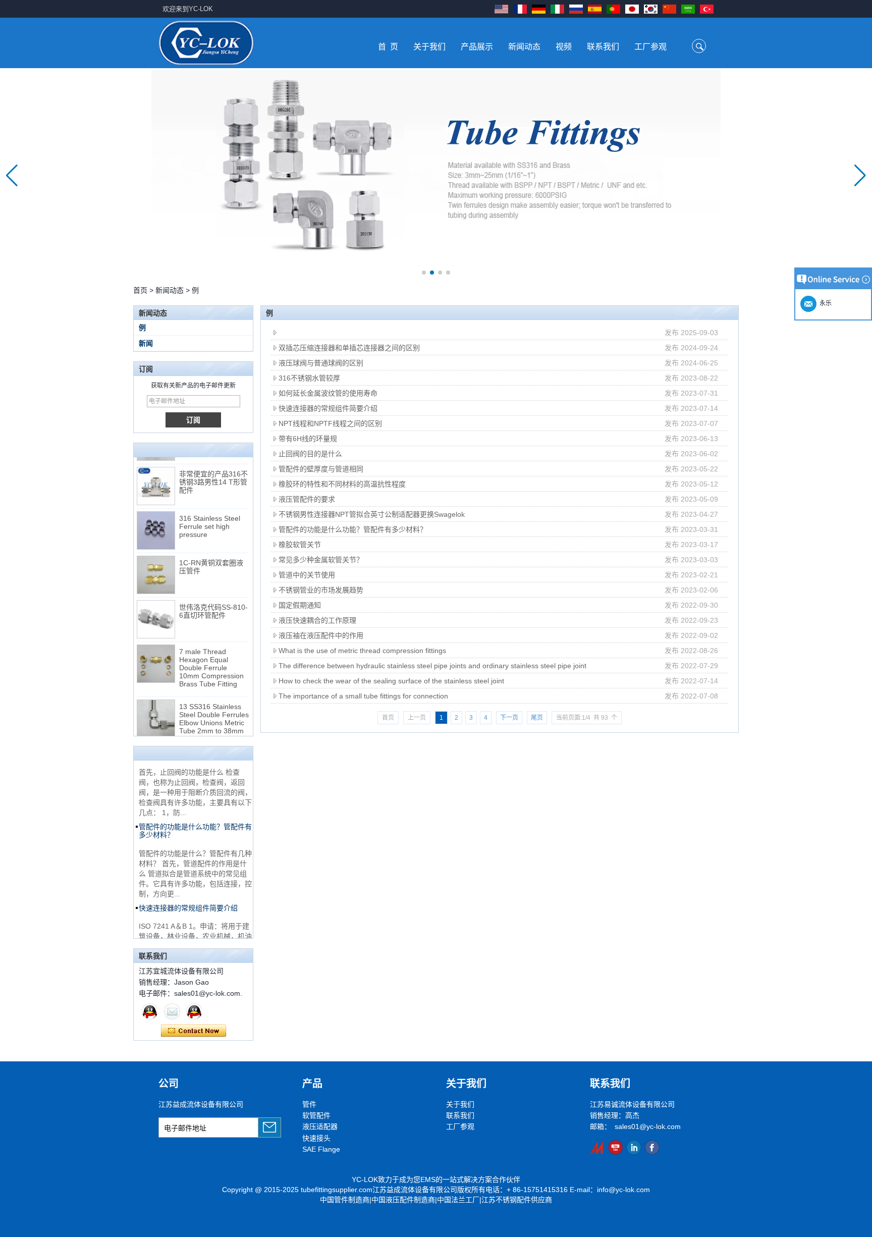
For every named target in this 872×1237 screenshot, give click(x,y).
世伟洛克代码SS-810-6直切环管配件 (213, 604)
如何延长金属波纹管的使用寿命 (328, 393)
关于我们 (429, 46)
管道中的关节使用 (307, 575)
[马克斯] (150, 1011)
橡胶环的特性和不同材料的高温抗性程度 (342, 484)
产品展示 (477, 46)
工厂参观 (650, 46)
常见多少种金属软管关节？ (321, 560)
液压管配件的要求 (307, 499)
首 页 (388, 46)
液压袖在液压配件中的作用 (321, 635)
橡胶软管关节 (300, 545)
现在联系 (193, 1031)
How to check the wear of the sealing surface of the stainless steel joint (391, 681)
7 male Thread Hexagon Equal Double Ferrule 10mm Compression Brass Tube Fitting (211, 660)
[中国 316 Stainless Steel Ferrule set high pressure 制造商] (156, 523)
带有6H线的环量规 (308, 439)
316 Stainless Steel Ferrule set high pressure (209, 519)
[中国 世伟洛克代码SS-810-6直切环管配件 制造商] (156, 612)
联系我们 (603, 46)
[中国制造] (597, 1147)
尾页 (537, 717)
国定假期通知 (300, 605)
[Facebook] (651, 1147)
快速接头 (316, 1138)
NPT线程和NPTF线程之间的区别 (330, 423)
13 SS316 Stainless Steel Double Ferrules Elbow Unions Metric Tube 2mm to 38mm (214, 711)
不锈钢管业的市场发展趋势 (321, 590)
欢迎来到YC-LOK (187, 9)
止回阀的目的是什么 (310, 454)
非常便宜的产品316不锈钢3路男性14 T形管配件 (213, 475)
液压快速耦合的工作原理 (317, 620)
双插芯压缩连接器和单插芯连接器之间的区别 (349, 348)
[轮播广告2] (436, 175)
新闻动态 (524, 46)
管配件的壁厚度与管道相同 (321, 469)
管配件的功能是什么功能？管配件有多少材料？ (353, 529)
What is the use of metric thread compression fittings (362, 651)
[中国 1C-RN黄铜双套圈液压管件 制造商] (156, 568)
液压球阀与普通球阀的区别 (321, 363)
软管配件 (316, 1115)
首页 (140, 290)
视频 (564, 46)
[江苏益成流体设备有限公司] (206, 42)
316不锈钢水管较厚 (309, 378)
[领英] (633, 1147)
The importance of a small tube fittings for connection (363, 696)
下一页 (509, 717)
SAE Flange (321, 1149)
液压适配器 (320, 1126)
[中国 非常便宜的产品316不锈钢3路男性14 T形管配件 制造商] (156, 479)
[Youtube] (615, 1147)
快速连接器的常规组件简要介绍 (328, 408)
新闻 (146, 343)
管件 (309, 1104)
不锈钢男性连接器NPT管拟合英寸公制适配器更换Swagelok (372, 514)
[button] (424, 273)
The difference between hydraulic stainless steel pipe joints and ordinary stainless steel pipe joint (432, 666)
